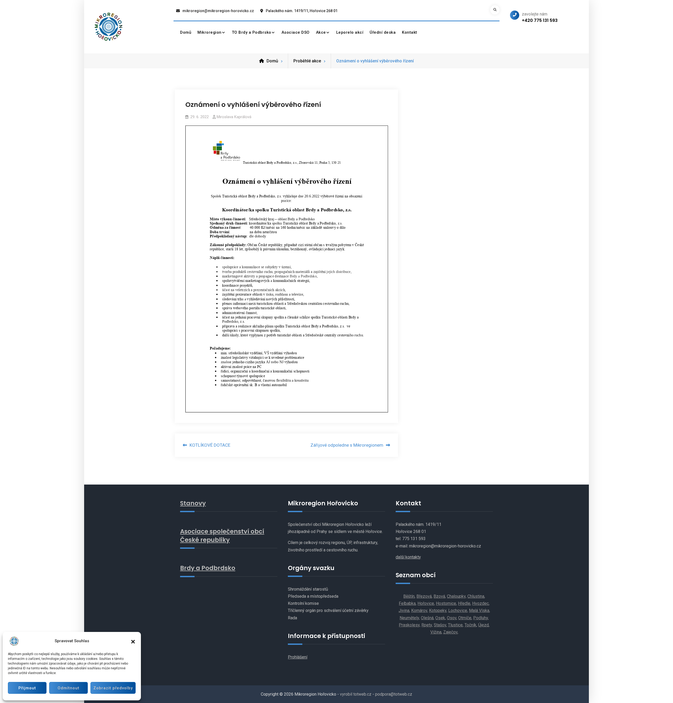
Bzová (439, 596)
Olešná (427, 617)
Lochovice (457, 610)
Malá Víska (479, 610)
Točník (470, 624)
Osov (451, 617)
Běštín (409, 596)
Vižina (435, 632)
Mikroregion (209, 32)
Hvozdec (480, 603)
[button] (133, 641)
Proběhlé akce (307, 60)
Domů (185, 32)
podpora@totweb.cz (393, 694)
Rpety (426, 624)
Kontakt (409, 32)
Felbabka (407, 603)
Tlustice (455, 624)
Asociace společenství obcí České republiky (222, 535)
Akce (321, 32)
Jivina (404, 610)
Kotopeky (437, 610)
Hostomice (446, 603)
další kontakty (408, 557)
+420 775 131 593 (540, 20)
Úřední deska (383, 32)
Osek (440, 617)
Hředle (464, 603)
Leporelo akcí (350, 32)
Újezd (483, 624)
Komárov (419, 610)
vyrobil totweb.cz (355, 694)
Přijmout (27, 688)
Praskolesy (409, 624)
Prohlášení (297, 657)
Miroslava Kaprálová (234, 116)
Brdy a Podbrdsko (207, 568)
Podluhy (480, 617)
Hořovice (425, 603)
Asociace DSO (296, 32)
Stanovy (193, 503)
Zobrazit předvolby (113, 688)
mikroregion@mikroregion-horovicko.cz (218, 11)
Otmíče (464, 617)
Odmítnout (68, 688)
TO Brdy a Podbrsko (251, 32)
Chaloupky (456, 596)
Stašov (440, 624)
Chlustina (475, 596)
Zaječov (450, 632)
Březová (424, 596)
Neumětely (409, 617)
